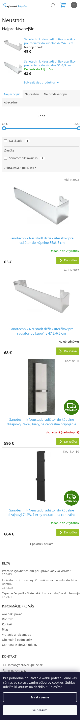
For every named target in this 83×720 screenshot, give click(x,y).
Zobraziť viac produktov (39, 82)
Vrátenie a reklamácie (16, 635)
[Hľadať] (53, 5)
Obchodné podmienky (17, 640)
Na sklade (18, 141)
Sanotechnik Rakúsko (26, 158)
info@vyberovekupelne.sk (25, 665)
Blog (5, 629)
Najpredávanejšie (56, 94)
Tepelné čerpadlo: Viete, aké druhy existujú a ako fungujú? (41, 593)
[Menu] (74, 5)
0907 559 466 (17, 671)
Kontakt (7, 624)
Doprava (7, 619)
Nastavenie (40, 697)
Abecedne (11, 102)
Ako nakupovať (12, 614)
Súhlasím (40, 710)
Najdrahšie (32, 94)
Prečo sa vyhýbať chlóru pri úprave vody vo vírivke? (36, 571)
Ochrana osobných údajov (19, 645)
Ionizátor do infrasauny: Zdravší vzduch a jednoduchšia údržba (39, 582)
